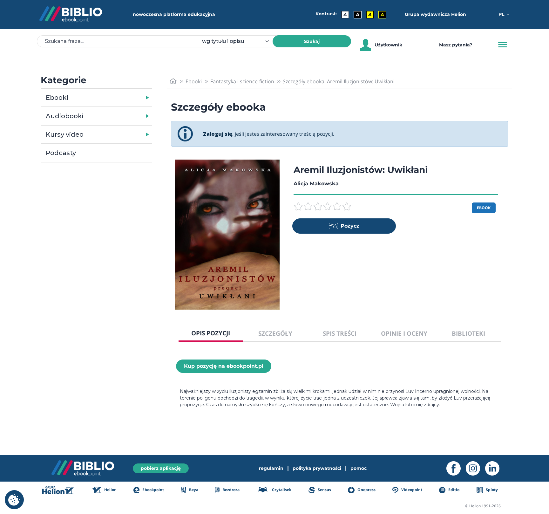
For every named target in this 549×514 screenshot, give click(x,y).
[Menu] (502, 44)
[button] (112, 97)
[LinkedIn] (495, 468)
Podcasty (61, 153)
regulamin (271, 468)
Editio (453, 489)
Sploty (491, 489)
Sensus (324, 489)
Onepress (366, 489)
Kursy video (65, 134)
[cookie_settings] (14, 499)
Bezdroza (230, 489)
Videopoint (411, 489)
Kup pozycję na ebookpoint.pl (223, 366)
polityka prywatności (317, 468)
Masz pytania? (455, 45)
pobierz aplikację (161, 468)
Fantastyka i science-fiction (242, 81)
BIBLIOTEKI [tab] (468, 333)
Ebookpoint (152, 489)
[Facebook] (456, 468)
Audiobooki (65, 116)
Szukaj (312, 41)
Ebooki (57, 97)
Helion (110, 489)
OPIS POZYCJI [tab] (210, 333)
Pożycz (350, 226)
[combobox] (239, 41)
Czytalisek (281, 489)
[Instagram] (475, 468)
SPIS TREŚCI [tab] (339, 333)
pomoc (358, 468)
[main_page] (173, 81)
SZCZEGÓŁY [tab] (275, 333)
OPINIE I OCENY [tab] (404, 333)
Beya (193, 489)
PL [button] (501, 14)
